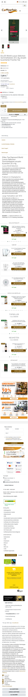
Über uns (6, 546)
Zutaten (3, 140)
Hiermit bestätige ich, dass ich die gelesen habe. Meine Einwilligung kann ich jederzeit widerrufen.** (14, 438)
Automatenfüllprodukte (7, 631)
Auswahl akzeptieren (14, 691)
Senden (3, 106)
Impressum (6, 540)
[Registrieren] (5, 2)
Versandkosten (12, 84)
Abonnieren (14, 443)
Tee (21, 631)
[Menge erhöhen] (5, 109)
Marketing (7, 678)
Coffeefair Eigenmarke (9, 550)
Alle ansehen (14, 316)
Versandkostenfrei (10, 613)
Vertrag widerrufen (11, 555)
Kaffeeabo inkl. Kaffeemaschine (11, 522)
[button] (14, 115)
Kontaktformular (9, 485)
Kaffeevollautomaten (14, 635)
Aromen (4, 633)
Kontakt (20, 555)
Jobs (5, 548)
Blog (5, 544)
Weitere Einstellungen (7, 686)
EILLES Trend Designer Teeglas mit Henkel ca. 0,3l (18, 249)
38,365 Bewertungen (14, 587)
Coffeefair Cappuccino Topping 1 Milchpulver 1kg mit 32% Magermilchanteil (18, 297)
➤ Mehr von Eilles (5, 72)
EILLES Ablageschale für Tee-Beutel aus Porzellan (18, 278)
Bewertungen (5, 152)
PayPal (6, 683)
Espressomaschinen (6, 640)
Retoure (6, 542)
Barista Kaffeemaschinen (17, 638)
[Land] (17, 2)
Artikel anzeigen (18, 268)
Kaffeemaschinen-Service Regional (12, 532)
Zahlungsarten (7, 510)
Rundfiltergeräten (5, 642)
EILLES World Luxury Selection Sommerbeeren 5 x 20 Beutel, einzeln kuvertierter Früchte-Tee (18, 364)
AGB (5, 538)
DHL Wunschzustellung (10, 681)
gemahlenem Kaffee (20, 628)
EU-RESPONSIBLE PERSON (8, 144)
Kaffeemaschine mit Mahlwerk (17, 640)
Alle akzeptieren (14, 689)
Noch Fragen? (5, 148)
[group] (5, 367)
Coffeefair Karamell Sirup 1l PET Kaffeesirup (18, 344)
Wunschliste (5, 117)
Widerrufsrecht (7, 514)
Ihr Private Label (7, 530)
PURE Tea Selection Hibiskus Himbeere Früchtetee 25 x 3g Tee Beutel (18, 227)
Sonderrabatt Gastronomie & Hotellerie (13, 518)
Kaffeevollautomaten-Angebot (11, 524)
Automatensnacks (16, 631)
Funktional (7, 684)
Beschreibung (5, 135)
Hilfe (5, 516)
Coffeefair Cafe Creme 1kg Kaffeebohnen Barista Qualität (18, 321)
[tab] (14, 136)
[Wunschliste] (20, 2)
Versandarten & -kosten (9, 512)
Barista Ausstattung (8, 526)
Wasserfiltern (13, 642)
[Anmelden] (2, 2)
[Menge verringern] (5, 111)
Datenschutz (7, 537)
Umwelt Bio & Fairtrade (9, 528)
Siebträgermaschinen (6, 638)
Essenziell (7, 675)
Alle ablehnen (14, 694)
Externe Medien (8, 679)
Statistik (6, 676)
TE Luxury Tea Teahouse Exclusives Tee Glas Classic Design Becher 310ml (18, 263)
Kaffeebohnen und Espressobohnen (9, 630)
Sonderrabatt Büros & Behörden (11, 520)
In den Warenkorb (17, 110)
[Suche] (25, 5)
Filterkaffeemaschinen (16, 637)
